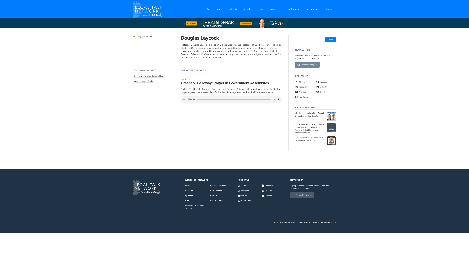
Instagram (302, 86)
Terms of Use (317, 222)
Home (219, 9)
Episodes (247, 9)
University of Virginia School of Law (148, 76)
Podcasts (232, 9)
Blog (260, 9)
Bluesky (322, 91)
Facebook (323, 82)
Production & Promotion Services (195, 207)
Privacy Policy (330, 222)
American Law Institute (143, 81)
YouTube (302, 91)
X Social (301, 82)
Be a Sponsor (293, 9)
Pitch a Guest (216, 200)
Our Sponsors (312, 9)
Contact (329, 9)
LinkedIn (323, 86)
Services (273, 9)
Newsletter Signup (308, 64)
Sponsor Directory (218, 185)
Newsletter (303, 96)
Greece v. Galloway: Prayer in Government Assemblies (225, 83)
